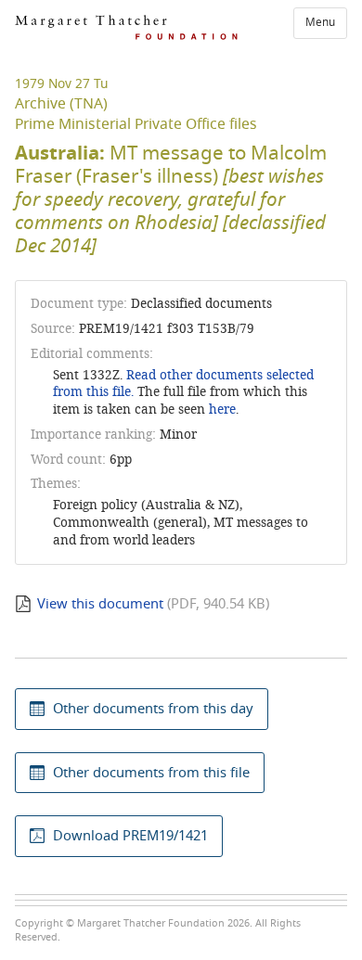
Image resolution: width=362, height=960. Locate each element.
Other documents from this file (151, 772)
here (222, 409)
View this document (100, 604)
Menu (320, 22)
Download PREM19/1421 (130, 836)
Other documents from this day (153, 708)
